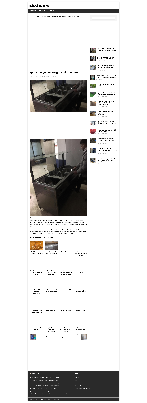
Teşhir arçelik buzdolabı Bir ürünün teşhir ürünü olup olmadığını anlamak (106, 103)
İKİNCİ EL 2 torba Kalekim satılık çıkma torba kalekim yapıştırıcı (106, 76)
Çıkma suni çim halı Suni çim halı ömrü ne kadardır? (106, 85)
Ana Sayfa (32, 11)
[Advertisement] (58, 44)
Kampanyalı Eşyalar (80, 391)
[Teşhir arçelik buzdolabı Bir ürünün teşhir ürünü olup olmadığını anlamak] (93, 105)
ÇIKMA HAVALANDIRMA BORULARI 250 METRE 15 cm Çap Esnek (107, 150)
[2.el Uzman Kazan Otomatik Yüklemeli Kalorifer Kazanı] (93, 60)
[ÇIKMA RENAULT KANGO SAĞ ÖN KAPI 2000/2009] (93, 133)
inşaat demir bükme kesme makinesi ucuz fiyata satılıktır (107, 49)
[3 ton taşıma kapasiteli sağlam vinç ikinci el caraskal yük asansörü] (93, 162)
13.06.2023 (34, 76)
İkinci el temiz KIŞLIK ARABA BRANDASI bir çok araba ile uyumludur (105, 67)
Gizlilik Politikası (79, 385)
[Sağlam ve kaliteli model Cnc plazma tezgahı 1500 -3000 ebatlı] (93, 142)
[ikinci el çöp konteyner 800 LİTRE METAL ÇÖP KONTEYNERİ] (93, 125)
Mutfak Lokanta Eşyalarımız (50, 16)
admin (41, 76)
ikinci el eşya (35, 373)
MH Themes (42, 399)
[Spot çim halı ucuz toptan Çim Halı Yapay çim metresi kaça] (93, 96)
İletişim (52, 11)
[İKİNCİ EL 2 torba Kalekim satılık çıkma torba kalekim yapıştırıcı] (92, 79)
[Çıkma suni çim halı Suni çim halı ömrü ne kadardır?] (93, 87)
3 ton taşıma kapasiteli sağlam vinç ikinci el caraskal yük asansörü (107, 160)
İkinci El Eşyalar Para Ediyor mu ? (83, 388)
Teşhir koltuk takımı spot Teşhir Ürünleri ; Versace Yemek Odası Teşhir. (107, 113)
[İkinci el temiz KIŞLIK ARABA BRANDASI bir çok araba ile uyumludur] (93, 69)
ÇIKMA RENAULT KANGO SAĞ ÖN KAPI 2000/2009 (107, 130)
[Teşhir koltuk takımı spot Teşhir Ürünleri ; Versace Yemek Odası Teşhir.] (93, 115)
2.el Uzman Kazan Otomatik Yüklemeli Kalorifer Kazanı (105, 57)
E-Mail (76, 383)
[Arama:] (103, 18)
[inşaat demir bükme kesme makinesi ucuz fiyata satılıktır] (93, 52)
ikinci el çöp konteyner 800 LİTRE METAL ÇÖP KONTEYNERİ (107, 122)
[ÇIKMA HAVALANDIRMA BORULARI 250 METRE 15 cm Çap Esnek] (93, 152)
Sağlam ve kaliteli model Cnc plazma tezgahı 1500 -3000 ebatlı (106, 140)
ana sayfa (38, 16)
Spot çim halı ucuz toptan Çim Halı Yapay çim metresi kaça (107, 93)
